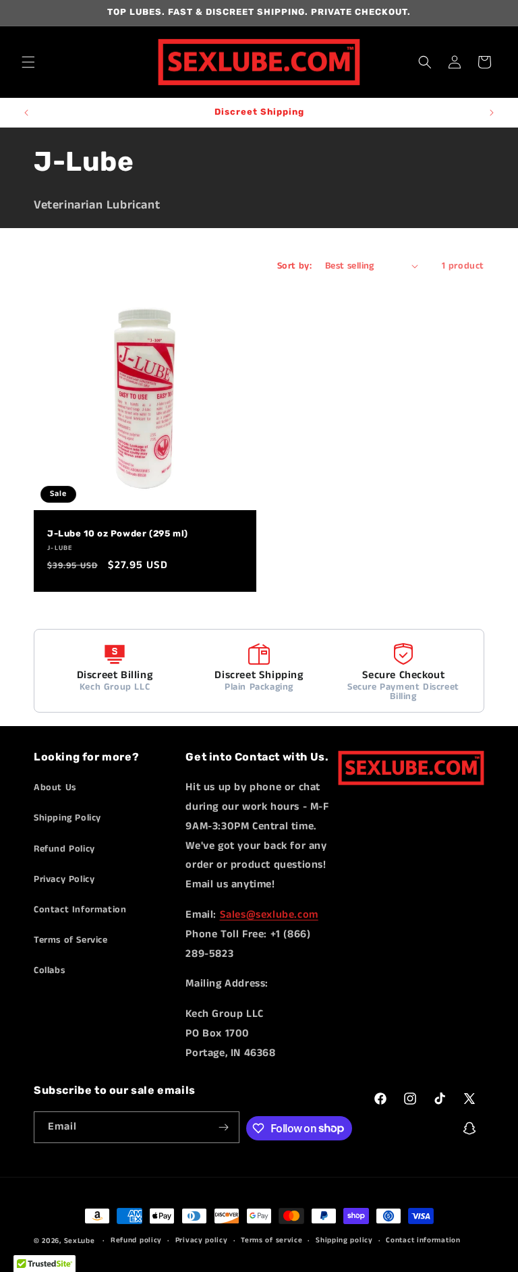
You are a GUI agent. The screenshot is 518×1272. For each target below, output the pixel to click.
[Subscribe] (224, 1127)
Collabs (49, 970)
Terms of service (271, 1240)
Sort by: (294, 266)
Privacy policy (201, 1240)
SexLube (79, 1241)
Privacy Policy (64, 879)
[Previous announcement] (26, 113)
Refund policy (136, 1240)
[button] (28, 62)
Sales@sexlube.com (269, 914)
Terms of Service (71, 940)
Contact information (423, 1240)
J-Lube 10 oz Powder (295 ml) (117, 533)
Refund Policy (64, 849)
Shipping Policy (67, 818)
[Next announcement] (492, 113)
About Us (55, 787)
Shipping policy (344, 1240)
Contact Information (80, 909)
